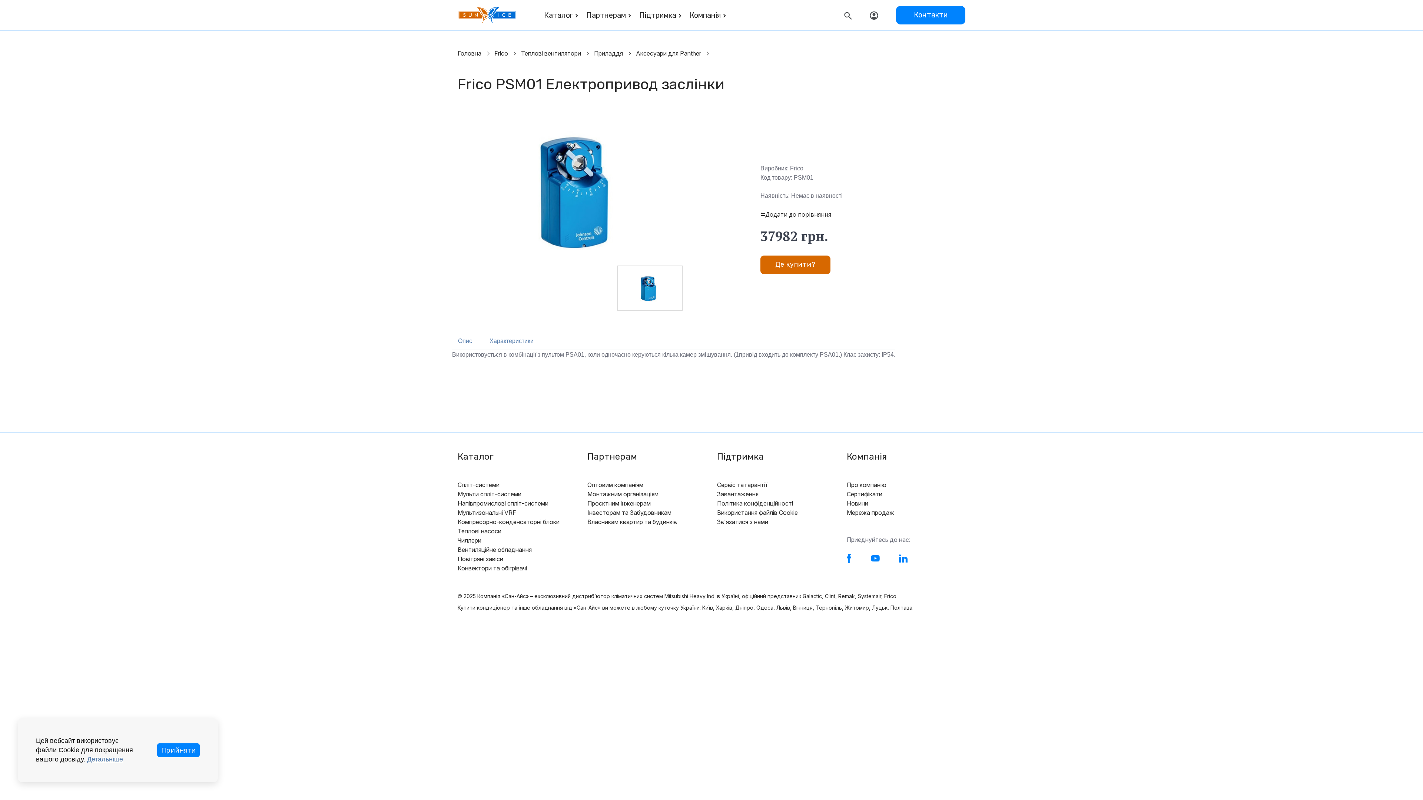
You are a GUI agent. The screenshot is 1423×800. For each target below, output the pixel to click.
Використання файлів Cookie (757, 512)
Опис (465, 341)
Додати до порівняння (798, 214)
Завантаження (738, 494)
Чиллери (469, 540)
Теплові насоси (479, 531)
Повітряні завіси (480, 559)
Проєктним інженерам (619, 503)
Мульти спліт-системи (489, 494)
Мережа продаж (870, 512)
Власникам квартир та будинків (632, 522)
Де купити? (795, 264)
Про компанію (866, 485)
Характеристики (512, 341)
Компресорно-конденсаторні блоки (509, 522)
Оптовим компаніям (615, 485)
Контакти (931, 14)
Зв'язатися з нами (742, 522)
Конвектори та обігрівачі (492, 568)
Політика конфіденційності (755, 503)
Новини (857, 503)
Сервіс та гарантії (742, 485)
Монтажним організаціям (623, 494)
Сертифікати (864, 494)
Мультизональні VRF (487, 512)
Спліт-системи (479, 485)
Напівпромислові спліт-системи (503, 503)
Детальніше (105, 759)
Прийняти (178, 750)
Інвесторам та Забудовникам (629, 512)
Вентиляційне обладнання (495, 549)
